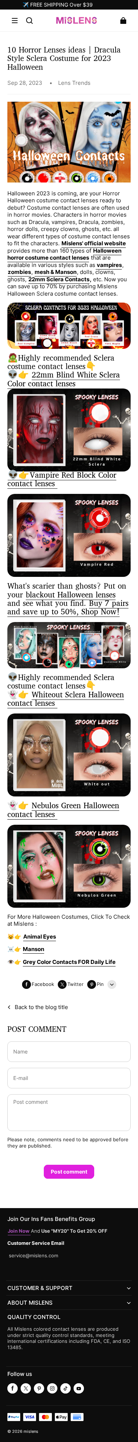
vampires (109, 264)
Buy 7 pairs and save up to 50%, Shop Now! (67, 608)
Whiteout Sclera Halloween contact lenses (65, 699)
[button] (14, 20)
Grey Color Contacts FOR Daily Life (69, 961)
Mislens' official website (93, 243)
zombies (19, 271)
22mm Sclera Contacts (58, 279)
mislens (31, 1431)
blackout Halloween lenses (71, 595)
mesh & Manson (56, 271)
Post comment (69, 1171)
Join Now (19, 1231)
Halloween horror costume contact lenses (64, 254)
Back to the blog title (41, 1007)
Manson (33, 949)
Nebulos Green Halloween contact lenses (63, 810)
